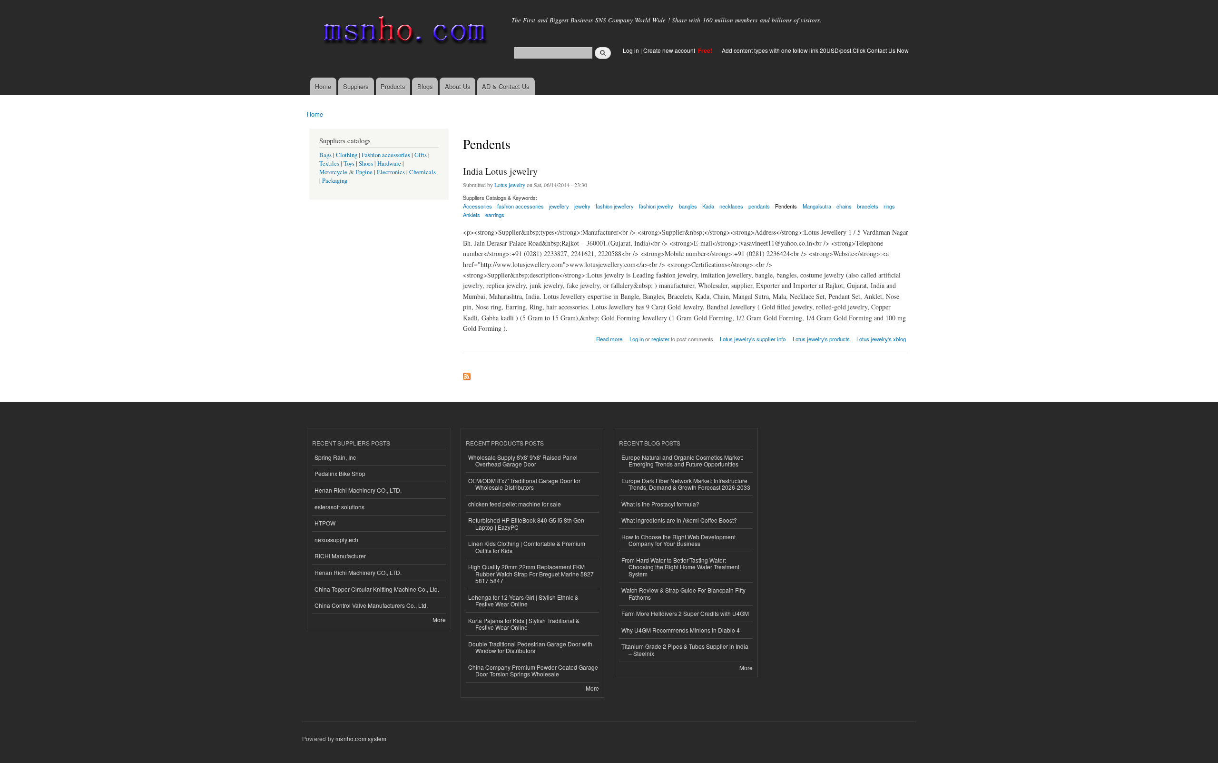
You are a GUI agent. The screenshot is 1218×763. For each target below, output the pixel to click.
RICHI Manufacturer (340, 556)
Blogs (425, 86)
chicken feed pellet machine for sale (514, 504)
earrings (494, 214)
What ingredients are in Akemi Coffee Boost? (679, 520)
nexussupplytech (336, 539)
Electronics (391, 172)
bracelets (867, 206)
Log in (631, 50)
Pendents (786, 206)
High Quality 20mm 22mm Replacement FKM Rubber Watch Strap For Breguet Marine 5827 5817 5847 (531, 574)
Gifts (420, 155)
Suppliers (356, 86)
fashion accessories (520, 206)
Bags (325, 155)
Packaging (334, 181)
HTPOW (324, 523)
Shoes (366, 163)
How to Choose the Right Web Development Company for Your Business (678, 540)
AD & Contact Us (506, 86)
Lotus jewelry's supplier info (753, 339)
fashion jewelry (656, 206)
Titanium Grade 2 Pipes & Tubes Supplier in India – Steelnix (684, 649)
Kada (708, 206)
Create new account (670, 50)
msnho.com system (360, 738)
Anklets (471, 214)
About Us (458, 86)
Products (393, 86)
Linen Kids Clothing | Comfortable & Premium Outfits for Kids (526, 546)
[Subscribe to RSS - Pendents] (467, 374)
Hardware (389, 163)
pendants (759, 206)
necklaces (731, 206)
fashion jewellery (615, 206)
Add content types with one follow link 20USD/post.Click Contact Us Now (815, 50)
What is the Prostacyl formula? (660, 504)
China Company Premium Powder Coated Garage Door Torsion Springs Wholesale (533, 670)
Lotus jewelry (509, 184)
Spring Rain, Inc (335, 457)
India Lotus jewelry (500, 171)
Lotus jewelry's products (821, 339)
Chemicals (422, 172)
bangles (688, 206)
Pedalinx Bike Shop (339, 473)
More (439, 619)
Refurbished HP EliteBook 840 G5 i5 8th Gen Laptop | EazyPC (526, 523)
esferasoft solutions (339, 507)
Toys (349, 163)
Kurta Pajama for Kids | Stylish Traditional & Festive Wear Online (524, 623)
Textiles (329, 163)
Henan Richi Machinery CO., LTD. (358, 490)
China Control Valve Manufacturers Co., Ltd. (371, 605)
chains (844, 206)
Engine (364, 172)
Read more (609, 338)
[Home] (403, 32)
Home (323, 86)
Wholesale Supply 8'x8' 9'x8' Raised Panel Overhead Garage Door (523, 460)
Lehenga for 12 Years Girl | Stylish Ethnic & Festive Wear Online (523, 600)
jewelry (582, 206)
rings (889, 206)
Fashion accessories (386, 155)
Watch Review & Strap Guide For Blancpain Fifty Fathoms (683, 593)
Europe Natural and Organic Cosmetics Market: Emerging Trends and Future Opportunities (682, 460)
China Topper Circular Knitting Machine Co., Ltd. (376, 589)
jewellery (559, 206)
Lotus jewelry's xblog (881, 339)
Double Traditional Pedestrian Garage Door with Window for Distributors (530, 647)
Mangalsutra (817, 206)
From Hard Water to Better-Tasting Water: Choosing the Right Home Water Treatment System (680, 567)
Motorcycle (333, 172)
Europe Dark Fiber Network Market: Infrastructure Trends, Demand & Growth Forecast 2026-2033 (685, 483)
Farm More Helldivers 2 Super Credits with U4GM (685, 613)
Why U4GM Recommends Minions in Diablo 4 (680, 630)
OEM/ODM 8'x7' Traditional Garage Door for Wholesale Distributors (524, 483)
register (660, 339)
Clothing (346, 155)
